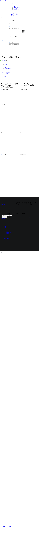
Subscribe (4, 217)
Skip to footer (7, 0)
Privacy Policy (4, 218)
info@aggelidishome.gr (26, 217)
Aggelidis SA (4, 246)
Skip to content (2, 0)
